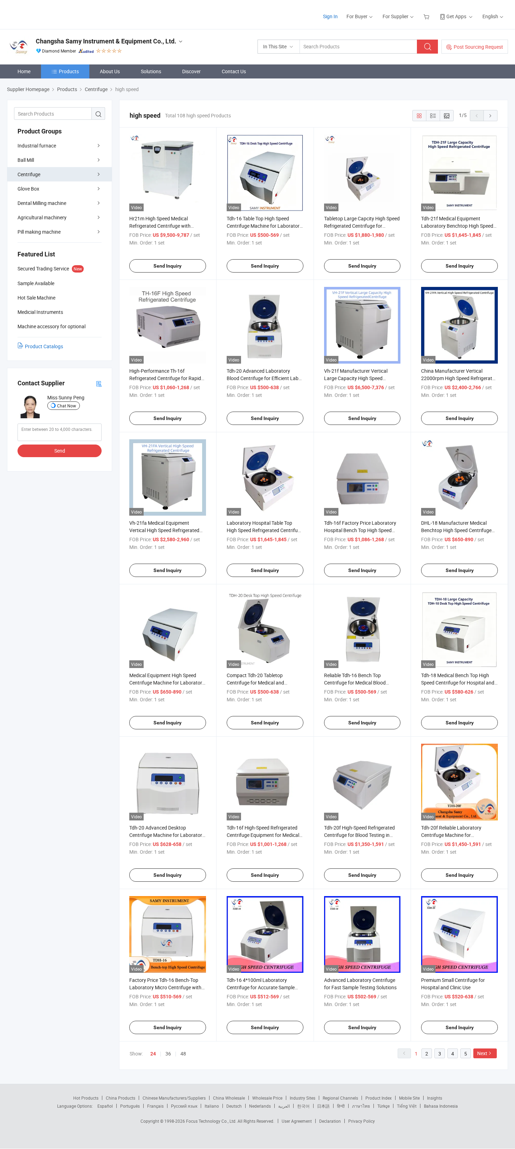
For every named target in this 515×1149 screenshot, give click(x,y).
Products (69, 71)
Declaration (330, 1121)
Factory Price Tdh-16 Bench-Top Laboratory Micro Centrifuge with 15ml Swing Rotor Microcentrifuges (167, 987)
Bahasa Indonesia (441, 1106)
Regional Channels (340, 1098)
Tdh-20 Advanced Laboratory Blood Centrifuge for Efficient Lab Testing (262, 378)
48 (183, 1053)
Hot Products (85, 1098)
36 (168, 1053)
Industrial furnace (37, 145)
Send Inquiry (167, 266)
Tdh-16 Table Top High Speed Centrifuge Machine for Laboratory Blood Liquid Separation (264, 225)
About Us (110, 71)
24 (153, 1054)
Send (59, 450)
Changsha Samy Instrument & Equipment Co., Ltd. (106, 41)
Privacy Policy (361, 1121)
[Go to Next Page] (490, 115)
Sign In (330, 16)
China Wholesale (229, 1098)
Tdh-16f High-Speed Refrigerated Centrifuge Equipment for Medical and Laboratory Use (263, 835)
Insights (434, 1098)
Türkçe (383, 1106)
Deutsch (234, 1106)
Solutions (151, 71)
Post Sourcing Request (478, 46)
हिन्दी (341, 1106)
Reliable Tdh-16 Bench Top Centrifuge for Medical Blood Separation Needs (355, 682)
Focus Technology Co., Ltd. (212, 1121)
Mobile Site (409, 1098)
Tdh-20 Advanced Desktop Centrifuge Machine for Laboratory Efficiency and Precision (167, 835)
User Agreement (297, 1121)
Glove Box (28, 188)
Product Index (378, 1098)
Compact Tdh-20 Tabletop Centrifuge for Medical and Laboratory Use (255, 682)
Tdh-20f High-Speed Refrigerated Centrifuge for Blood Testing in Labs (359, 835)
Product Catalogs (44, 346)
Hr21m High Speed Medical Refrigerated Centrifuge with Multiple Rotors (160, 225)
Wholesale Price (267, 1098)
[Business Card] (99, 383)
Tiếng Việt (407, 1106)
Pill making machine (39, 231)
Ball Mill (26, 160)
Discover (191, 71)
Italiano (212, 1106)
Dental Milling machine (42, 203)
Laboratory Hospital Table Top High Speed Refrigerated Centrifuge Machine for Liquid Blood (265, 530)
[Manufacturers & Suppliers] (52, 14)
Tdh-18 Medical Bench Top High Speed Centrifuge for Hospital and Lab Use (457, 682)
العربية (284, 1106)
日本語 (323, 1106)
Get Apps (456, 16)
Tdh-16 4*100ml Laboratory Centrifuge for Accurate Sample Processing (261, 987)
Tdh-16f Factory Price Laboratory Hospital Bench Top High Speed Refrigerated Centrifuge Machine (360, 530)
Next (482, 1053)
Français (155, 1106)
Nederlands (260, 1106)
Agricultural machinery (42, 217)
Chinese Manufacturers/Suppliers (174, 1098)
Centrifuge (29, 174)
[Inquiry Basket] (427, 16)
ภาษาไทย (361, 1106)
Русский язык (184, 1106)
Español (105, 1106)
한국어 (303, 1106)
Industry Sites (302, 1098)
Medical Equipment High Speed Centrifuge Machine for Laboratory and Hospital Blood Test (167, 682)
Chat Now (66, 405)
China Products (120, 1098)
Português (130, 1106)
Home (24, 71)
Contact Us (234, 71)
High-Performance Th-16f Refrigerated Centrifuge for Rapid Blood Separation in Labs (165, 378)
